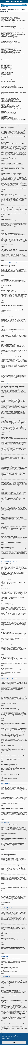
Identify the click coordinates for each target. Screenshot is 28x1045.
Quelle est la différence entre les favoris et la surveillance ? (11, 105)
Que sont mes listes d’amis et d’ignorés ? (8, 91)
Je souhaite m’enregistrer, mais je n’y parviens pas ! (10, 17)
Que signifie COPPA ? (4, 16)
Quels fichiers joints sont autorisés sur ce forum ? (9, 112)
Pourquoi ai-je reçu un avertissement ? (7, 51)
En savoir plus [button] (6, 1038)
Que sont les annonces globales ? (7, 65)
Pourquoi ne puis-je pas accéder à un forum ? (9, 49)
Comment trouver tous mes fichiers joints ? (8, 113)
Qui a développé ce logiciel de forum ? (7, 117)
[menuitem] (2, 4)
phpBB (16, 324)
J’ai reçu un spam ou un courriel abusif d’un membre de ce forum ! (12, 87)
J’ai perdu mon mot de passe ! (6, 21)
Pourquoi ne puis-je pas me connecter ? (8, 19)
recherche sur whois (5, 1006)
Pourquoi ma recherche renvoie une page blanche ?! (10, 99)
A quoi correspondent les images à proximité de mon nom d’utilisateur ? (13, 34)
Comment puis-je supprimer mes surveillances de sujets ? (11, 108)
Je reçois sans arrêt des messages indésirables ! (9, 86)
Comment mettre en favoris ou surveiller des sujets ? (10, 106)
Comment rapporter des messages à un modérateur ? (10, 52)
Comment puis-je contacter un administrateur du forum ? (10, 120)
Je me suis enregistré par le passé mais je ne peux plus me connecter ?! (13, 20)
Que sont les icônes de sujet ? (6, 69)
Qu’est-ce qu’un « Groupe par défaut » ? (8, 80)
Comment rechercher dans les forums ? (8, 97)
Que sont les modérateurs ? (5, 74)
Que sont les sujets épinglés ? (6, 67)
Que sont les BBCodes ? (5, 60)
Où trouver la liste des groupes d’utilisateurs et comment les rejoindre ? (13, 76)
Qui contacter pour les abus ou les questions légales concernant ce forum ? (14, 119)
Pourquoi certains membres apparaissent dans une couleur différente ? (13, 79)
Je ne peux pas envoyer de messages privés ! (9, 85)
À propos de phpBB (4, 985)
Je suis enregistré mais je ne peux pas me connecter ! (10, 18)
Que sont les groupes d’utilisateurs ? (7, 75)
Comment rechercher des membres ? (7, 100)
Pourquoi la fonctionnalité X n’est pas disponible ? (9, 118)
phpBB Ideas (9, 993)
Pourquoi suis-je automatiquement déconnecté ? (9, 22)
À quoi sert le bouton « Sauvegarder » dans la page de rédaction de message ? (12, 54)
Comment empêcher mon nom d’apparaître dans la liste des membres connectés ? (13, 29)
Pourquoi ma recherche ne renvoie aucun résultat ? (10, 98)
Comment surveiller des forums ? (6, 107)
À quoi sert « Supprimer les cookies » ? (7, 23)
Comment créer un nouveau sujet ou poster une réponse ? (11, 42)
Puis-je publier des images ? (5, 64)
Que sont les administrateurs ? (6, 73)
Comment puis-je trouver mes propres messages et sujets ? (11, 101)
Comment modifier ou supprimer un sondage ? (9, 48)
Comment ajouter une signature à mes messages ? (10, 44)
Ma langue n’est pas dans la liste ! (6, 33)
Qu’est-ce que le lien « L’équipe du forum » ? (8, 81)
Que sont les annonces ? (5, 66)
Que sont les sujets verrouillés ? (6, 68)
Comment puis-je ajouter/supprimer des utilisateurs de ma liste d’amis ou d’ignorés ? (13, 93)
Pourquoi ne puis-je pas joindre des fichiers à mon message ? (11, 50)
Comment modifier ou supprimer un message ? (9, 43)
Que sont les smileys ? (5, 63)
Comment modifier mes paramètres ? (7, 27)
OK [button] (14, 1042)
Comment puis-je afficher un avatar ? (7, 35)
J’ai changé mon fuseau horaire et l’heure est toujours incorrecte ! (12, 32)
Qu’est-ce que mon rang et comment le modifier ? (9, 36)
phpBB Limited (9, 981)
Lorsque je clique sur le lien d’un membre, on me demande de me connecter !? (13, 38)
